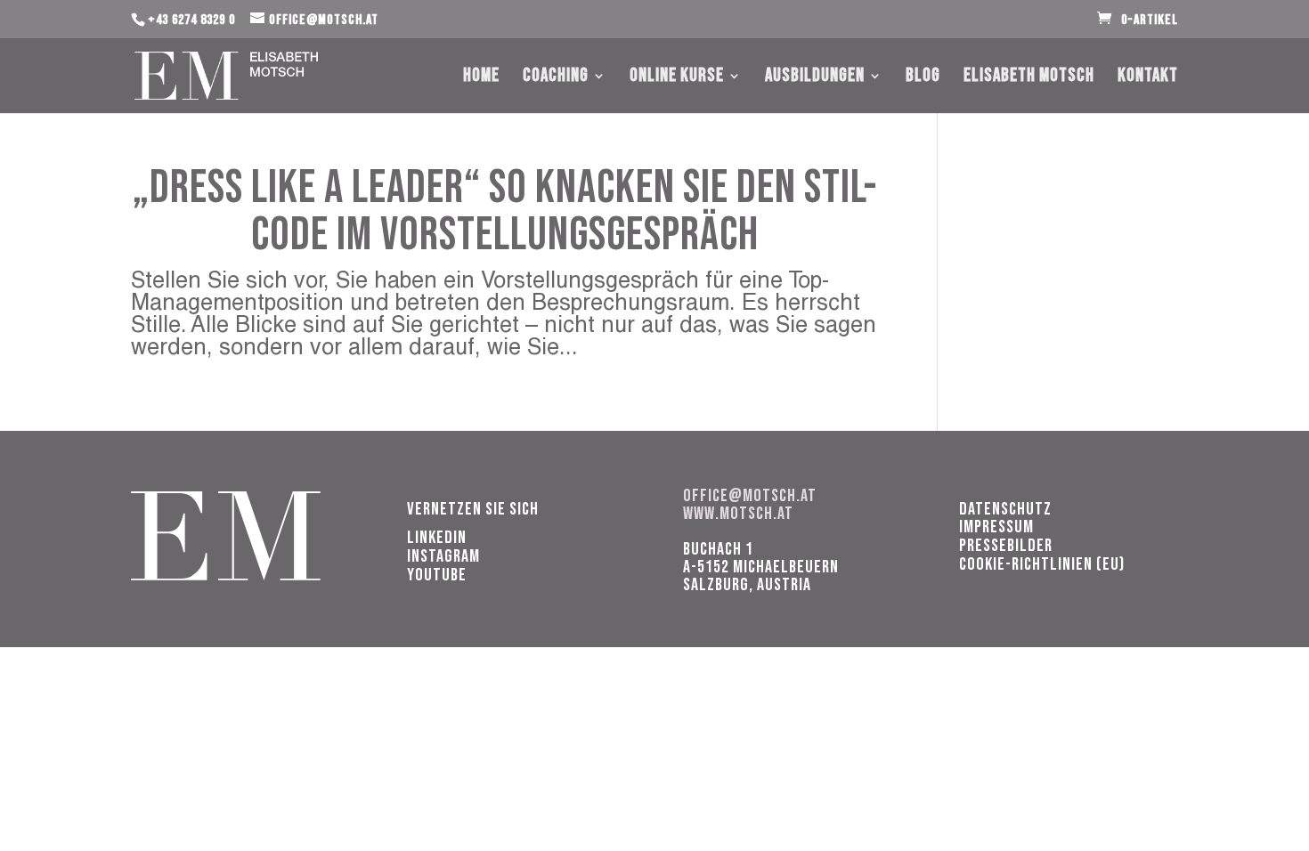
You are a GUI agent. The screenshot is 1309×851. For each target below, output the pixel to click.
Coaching (556, 77)
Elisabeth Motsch (1028, 77)
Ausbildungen (815, 77)
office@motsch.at (750, 496)
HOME (481, 77)
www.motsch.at (738, 513)
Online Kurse (677, 77)
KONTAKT (1148, 77)
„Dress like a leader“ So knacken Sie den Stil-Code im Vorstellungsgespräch (505, 211)
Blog (923, 77)
